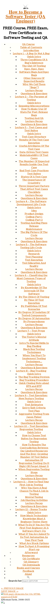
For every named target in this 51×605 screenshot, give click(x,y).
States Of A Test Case (34, 176)
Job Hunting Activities (34, 500)
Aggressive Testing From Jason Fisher (34, 415)
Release (34, 226)
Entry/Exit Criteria (34, 407)
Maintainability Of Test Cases (34, 157)
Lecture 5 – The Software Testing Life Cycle (31, 246)
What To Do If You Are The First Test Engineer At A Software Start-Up (34, 528)
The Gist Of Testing (34, 65)
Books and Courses (28, 568)
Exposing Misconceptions (34, 106)
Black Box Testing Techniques (34, 351)
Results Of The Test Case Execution (34, 141)
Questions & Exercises (34, 93)
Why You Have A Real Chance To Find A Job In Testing (34, 491)
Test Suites (34, 173)
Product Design (34, 213)
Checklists (34, 192)
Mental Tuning (34, 497)
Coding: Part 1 (34, 216)
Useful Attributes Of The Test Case (34, 147)
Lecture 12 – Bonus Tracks (31, 509)
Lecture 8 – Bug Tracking (31, 370)
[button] (28, 577)
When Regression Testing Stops (34, 471)
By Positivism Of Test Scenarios (34, 308)
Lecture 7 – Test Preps (31, 330)
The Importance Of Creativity (34, 181)
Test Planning (34, 256)
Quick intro (34, 102)
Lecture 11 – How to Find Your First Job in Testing (31, 483)
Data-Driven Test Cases (34, 152)
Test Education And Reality (34, 265)
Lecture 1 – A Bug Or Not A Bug (31, 53)
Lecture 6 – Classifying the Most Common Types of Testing (31, 278)
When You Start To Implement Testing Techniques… (34, 358)
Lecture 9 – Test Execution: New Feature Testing (31, 397)
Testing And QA (34, 118)
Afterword (31, 552)
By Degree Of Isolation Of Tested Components (34, 314)
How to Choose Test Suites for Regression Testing (34, 438)
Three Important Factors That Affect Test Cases (34, 188)
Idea (34, 210)
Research (34, 253)
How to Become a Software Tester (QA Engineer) (25, 16)
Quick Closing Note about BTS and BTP (34, 385)
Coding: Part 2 (34, 220)
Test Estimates (34, 404)
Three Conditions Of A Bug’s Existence (34, 61)
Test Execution (34, 260)
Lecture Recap (34, 90)
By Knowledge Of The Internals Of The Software (34, 290)
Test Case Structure (34, 136)
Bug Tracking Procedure (34, 380)
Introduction (31, 50)
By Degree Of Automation (34, 318)
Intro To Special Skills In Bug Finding (34, 345)
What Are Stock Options (34, 543)
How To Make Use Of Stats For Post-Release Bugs (34, 112)
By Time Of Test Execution (34, 302)
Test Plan (34, 410)
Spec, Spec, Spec (34, 69)
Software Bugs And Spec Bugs (34, 74)
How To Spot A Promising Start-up (34, 548)
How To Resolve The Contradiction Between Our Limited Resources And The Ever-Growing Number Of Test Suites (34, 451)
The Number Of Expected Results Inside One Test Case (34, 164)
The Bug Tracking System (34, 377)
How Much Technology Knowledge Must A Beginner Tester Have (34, 518)
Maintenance (34, 229)
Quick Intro (34, 56)
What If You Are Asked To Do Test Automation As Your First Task (34, 537)
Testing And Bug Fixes (34, 223)
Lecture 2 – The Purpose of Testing (31, 98)
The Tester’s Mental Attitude (34, 338)
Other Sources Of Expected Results (34, 80)
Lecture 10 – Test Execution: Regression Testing (31, 428)
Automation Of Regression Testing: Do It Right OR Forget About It (34, 463)
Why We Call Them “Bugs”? (34, 86)
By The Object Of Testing (34, 297)
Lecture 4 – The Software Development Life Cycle (31, 203)
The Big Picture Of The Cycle (34, 234)
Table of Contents (31, 47)
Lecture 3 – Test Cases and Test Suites (31, 129)
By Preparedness (34, 321)
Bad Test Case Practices (34, 170)
